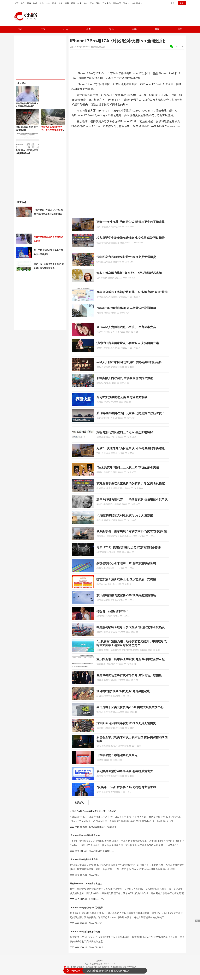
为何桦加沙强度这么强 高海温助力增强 (121, 397)
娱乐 (42, 3)
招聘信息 (97, 966)
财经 (35, 3)
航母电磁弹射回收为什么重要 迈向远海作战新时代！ (130, 413)
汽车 (48, 3)
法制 (98, 3)
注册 (172, 3)
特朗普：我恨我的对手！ (112, 611)
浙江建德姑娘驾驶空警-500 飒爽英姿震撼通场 (126, 595)
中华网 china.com (26, 16)
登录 (181, 3)
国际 (43, 29)
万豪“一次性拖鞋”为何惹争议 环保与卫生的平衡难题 (130, 221)
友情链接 (122, 966)
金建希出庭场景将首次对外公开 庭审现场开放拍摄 (129, 675)
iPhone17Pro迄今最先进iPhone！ (86, 835)
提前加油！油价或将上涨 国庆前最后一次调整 (126, 579)
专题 (111, 29)
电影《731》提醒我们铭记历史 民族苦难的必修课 (128, 547)
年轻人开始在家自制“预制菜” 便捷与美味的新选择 (129, 362)
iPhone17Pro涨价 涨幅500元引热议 (86, 907)
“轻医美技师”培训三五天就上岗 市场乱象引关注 (127, 467)
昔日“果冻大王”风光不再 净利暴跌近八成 (27, 152)
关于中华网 (71, 966)
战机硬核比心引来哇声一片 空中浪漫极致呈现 (126, 563)
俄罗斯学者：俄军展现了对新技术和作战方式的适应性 (131, 531)
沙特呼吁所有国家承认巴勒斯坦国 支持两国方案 (127, 343)
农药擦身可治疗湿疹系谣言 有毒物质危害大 (124, 771)
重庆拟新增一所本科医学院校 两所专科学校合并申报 (130, 659)
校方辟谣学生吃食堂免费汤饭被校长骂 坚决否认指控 (130, 237)
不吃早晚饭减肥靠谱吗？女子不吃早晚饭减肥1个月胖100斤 (27, 106)
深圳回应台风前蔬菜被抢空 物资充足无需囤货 (126, 257)
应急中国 (117, 3)
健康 (79, 3)
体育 (88, 29)
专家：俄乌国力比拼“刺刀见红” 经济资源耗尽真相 (129, 273)
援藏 (67, 3)
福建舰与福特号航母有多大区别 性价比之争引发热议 (130, 627)
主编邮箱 (100, 960)
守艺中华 (106, 3)
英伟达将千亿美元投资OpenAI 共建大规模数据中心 (129, 707)
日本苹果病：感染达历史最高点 (116, 755)
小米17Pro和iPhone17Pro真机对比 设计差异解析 (93, 811)
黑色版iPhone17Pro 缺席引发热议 (86, 883)
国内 (20, 29)
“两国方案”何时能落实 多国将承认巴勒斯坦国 (126, 308)
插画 (73, 3)
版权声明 (105, 966)
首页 (16, 3)
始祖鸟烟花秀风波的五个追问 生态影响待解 (124, 432)
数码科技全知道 (98, 46)
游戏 (54, 3)
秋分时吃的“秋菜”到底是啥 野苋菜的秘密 (123, 691)
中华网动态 (131, 966)
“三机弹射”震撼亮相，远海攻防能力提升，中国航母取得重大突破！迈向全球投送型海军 (131, 643)
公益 (86, 3)
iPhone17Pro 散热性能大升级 (84, 859)
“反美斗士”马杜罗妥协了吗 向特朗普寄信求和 (126, 787)
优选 (92, 3)
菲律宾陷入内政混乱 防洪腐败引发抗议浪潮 (124, 378)
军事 (29, 3)
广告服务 (80, 966)
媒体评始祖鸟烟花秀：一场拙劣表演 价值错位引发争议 (132, 499)
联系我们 (89, 966)
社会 (65, 29)
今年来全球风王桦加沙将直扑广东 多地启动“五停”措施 (132, 292)
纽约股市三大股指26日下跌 (101, 970)
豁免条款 (114, 966)
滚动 (179, 29)
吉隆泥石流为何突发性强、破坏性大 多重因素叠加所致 (53, 129)
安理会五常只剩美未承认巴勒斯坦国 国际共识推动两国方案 (132, 739)
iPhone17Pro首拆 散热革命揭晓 (85, 931)
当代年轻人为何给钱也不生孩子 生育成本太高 (126, 327)
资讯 (23, 3)
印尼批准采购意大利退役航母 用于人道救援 (124, 515)
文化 (60, 3)
